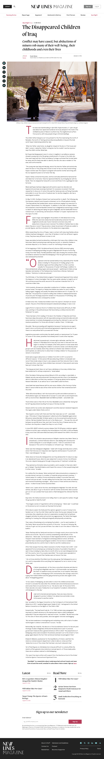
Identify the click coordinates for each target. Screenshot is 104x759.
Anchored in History (54, 15)
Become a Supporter (58, 749)
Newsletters (45, 749)
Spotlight (94, 15)
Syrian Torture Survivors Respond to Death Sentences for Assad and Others (69, 689)
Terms (99, 748)
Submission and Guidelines (60, 743)
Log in (97, 6)
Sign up (88, 6)
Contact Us (45, 746)
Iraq (31, 23)
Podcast (54, 746)
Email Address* (27, 717)
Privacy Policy (84, 748)
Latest (7, 6)
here (74, 663)
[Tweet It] (4, 72)
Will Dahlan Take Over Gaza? (32, 689)
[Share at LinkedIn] (4, 67)
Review (83, 15)
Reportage (25, 15)
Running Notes (11, 15)
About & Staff (45, 743)
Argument (38, 15)
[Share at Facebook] (4, 63)
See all (49, 673)
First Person (71, 15)
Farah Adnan (33, 56)
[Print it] (4, 85)
